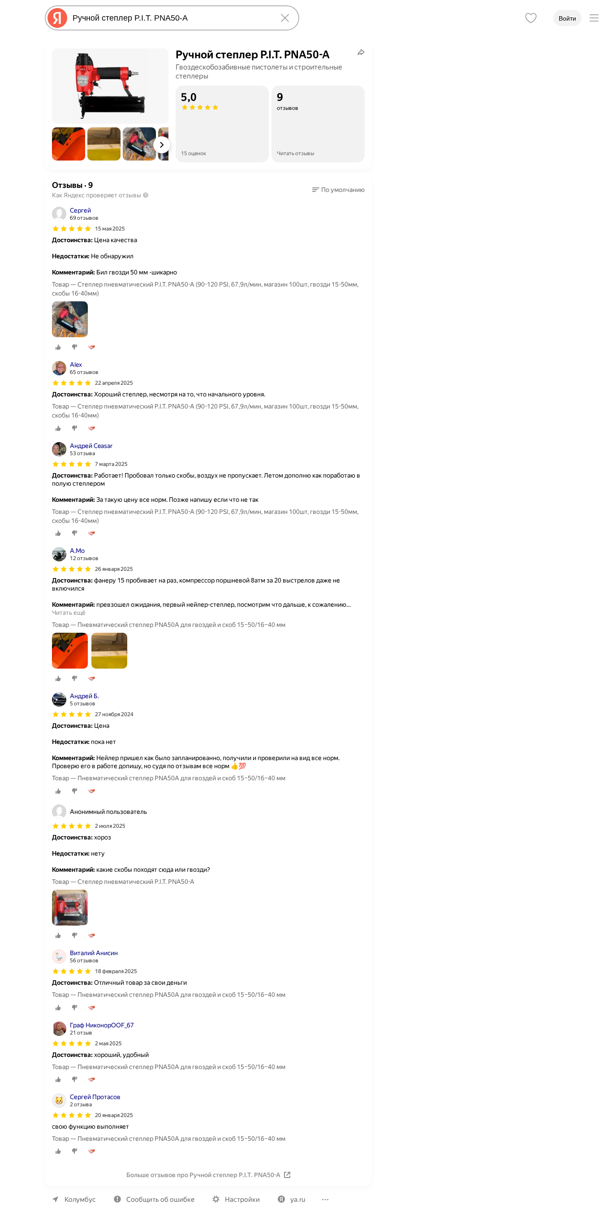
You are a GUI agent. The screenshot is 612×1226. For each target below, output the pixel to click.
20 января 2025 (114, 1115)
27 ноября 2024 (114, 714)
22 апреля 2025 (114, 383)
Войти (567, 18)
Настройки (242, 1200)
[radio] (58, 347)
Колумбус (80, 1200)
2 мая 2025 (108, 1043)
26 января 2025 (114, 569)
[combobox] (170, 18)
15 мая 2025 (110, 229)
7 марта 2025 (111, 464)
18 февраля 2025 (116, 971)
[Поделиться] (361, 52)
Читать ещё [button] (69, 612)
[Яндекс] (57, 18)
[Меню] (594, 18)
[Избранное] (531, 18)
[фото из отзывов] (70, 320)
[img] (71, 228)
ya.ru (297, 1200)
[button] (68, 144)
